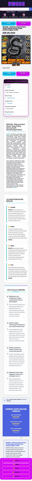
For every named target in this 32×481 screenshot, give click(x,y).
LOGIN (8, 23)
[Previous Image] (2, 49)
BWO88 (8, 134)
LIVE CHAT (17, 476)
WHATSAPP (16, 472)
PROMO (17, 460)
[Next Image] (29, 49)
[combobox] (14, 9)
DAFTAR (23, 23)
